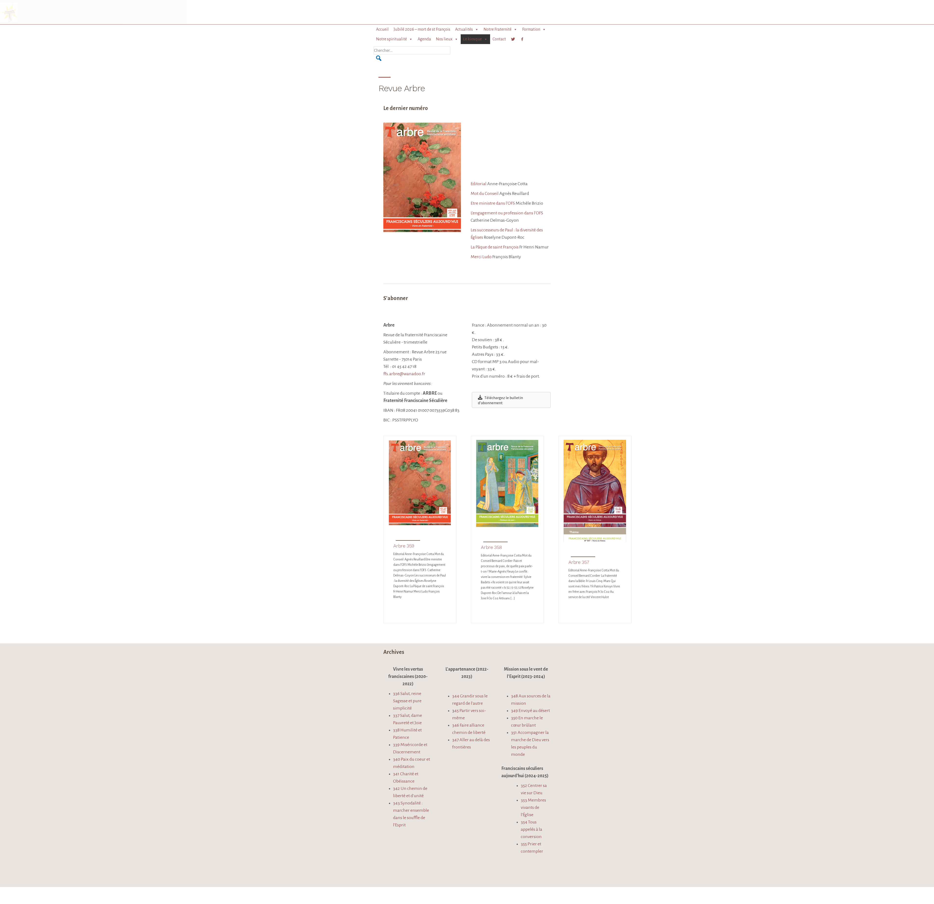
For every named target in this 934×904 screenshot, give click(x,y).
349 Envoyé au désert (530, 710)
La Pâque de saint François (495, 247)
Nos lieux (444, 39)
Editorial (478, 183)
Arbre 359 (403, 546)
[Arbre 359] (419, 524)
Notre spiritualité (391, 39)
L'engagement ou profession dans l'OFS (507, 212)
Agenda (424, 39)
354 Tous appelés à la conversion (531, 829)
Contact (499, 39)
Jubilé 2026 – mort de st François (422, 29)
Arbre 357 (578, 562)
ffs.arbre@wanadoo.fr (404, 373)
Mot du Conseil (485, 193)
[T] (513, 39)
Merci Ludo (481, 256)
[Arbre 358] (507, 525)
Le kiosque (472, 39)
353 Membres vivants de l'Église (533, 807)
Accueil (382, 29)
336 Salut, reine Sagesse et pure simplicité (407, 701)
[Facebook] (522, 39)
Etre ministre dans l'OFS (493, 203)
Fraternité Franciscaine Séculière (37, 12)
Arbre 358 (491, 547)
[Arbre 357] (595, 540)
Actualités (464, 29)
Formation (531, 29)
